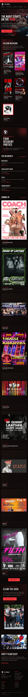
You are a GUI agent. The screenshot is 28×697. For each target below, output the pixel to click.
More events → (14, 579)
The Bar (15, 6)
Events (3, 6)
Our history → (5, 662)
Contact (20, 6)
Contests (9, 6)
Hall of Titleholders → (9, 601)
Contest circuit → (10, 598)
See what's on (7, 31)
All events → (23, 197)
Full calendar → (22, 156)
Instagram (17, 683)
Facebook (17, 685)
